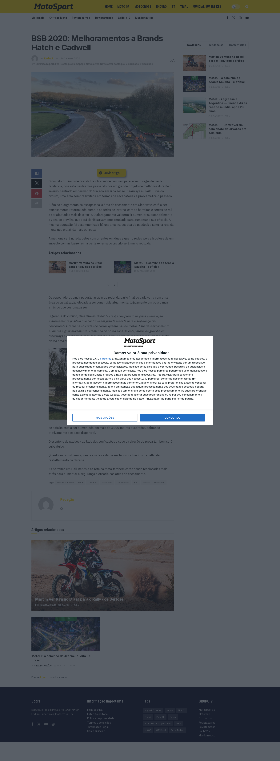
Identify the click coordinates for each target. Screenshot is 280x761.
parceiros (105, 358)
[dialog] (140, 380)
